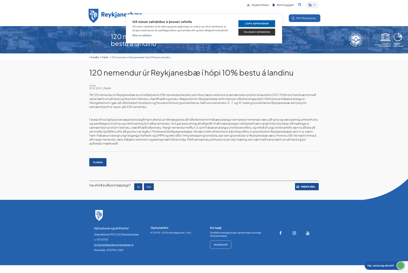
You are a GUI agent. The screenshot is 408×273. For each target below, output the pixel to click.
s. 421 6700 (101, 239)
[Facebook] (281, 233)
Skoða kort (221, 244)
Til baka (98, 162)
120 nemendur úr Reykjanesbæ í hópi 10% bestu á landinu (141, 57)
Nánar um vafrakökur (142, 35)
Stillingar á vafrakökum (257, 32)
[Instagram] (294, 233)
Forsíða (95, 57)
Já (138, 187)
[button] (385, 265)
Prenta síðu (308, 186)
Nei (149, 187)
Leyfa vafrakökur (257, 23)
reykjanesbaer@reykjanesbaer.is (113, 244)
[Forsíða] (115, 16)
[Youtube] (308, 233)
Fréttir (105, 57)
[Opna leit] (299, 4)
